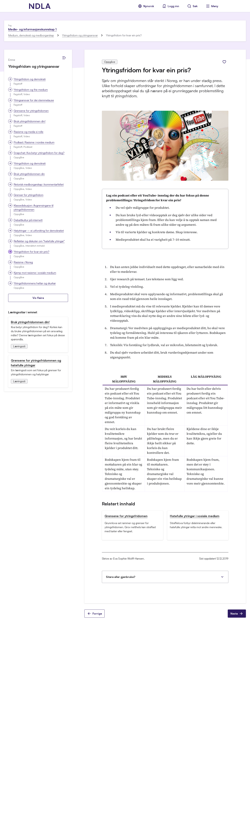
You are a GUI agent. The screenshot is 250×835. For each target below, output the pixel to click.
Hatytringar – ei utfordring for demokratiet (39, 230)
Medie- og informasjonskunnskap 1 (32, 29)
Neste (234, 613)
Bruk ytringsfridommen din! (29, 121)
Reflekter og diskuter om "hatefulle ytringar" (39, 241)
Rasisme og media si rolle (28, 131)
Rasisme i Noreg (23, 262)
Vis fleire (38, 298)
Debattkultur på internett (28, 220)
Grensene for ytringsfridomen (31, 110)
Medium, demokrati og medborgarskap (31, 35)
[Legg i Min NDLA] (224, 62)
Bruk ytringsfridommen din (29, 174)
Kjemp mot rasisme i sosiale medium (35, 272)
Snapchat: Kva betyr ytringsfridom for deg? (39, 153)
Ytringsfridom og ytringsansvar (80, 35)
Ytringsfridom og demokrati (30, 79)
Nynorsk (148, 6)
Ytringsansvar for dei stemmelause (34, 100)
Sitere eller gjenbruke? (120, 577)
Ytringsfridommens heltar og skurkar (35, 283)
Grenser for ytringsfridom (28, 195)
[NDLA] (40, 6)
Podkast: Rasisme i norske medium (34, 142)
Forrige (97, 613)
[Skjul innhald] (64, 58)
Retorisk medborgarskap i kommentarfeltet (39, 184)
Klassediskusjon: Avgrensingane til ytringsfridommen (33, 207)
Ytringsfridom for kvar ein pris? (31, 251)
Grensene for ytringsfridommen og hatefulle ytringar (36, 362)
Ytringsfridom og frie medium (31, 89)
